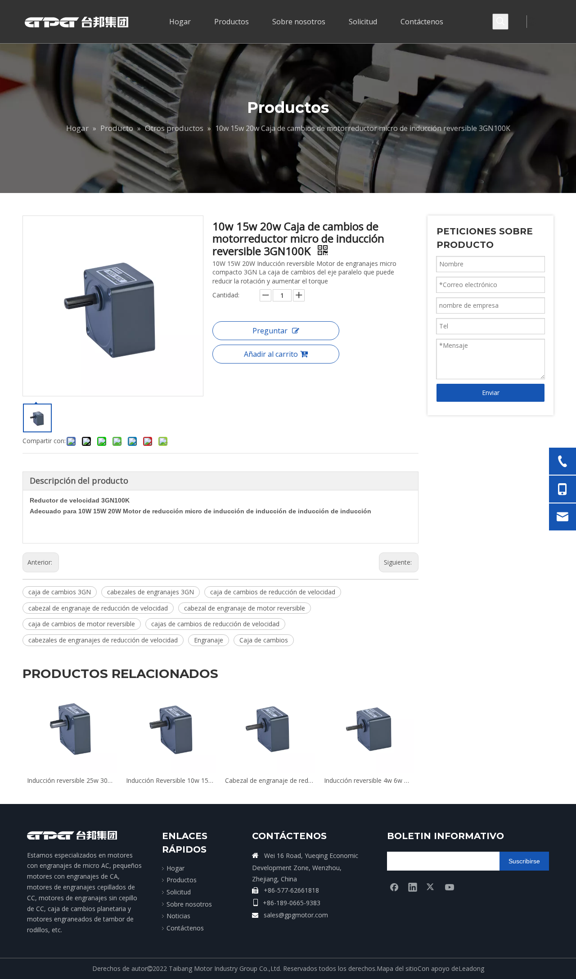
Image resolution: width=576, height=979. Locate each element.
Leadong (471, 968)
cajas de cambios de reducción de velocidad (215, 624)
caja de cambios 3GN (59, 592)
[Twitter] (431, 887)
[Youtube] (449, 887)
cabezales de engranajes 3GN (150, 592)
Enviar (491, 392)
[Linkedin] (412, 887)
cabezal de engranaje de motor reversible (244, 608)
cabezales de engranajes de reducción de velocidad (103, 640)
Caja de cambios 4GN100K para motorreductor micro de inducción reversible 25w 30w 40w (138, 780)
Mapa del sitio (397, 968)
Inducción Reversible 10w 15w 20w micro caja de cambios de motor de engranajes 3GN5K (336, 780)
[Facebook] (394, 887)
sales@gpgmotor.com (296, 915)
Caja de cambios (263, 640)
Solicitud (178, 892)
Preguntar (270, 331)
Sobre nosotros (189, 904)
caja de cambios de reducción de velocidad (272, 592)
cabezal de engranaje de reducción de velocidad (98, 608)
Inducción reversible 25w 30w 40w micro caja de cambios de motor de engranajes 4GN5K (237, 780)
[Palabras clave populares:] (500, 21)
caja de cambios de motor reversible (81, 624)
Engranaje (208, 640)
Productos (181, 880)
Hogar (175, 868)
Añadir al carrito (271, 354)
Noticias (178, 916)
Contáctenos (185, 928)
